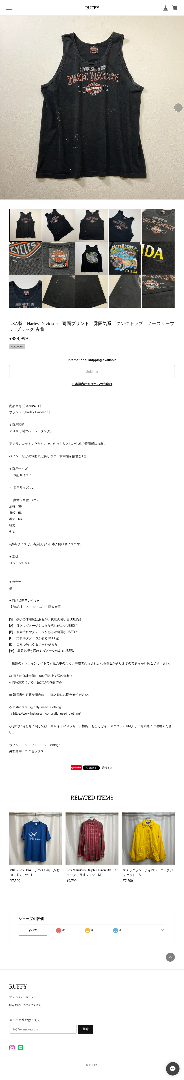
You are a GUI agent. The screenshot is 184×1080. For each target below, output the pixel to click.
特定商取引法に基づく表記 (25, 1005)
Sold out (92, 371)
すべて (33, 930)
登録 (85, 1029)
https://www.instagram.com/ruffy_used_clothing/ (47, 713)
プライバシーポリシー (22, 997)
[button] (178, 107)
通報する (107, 767)
